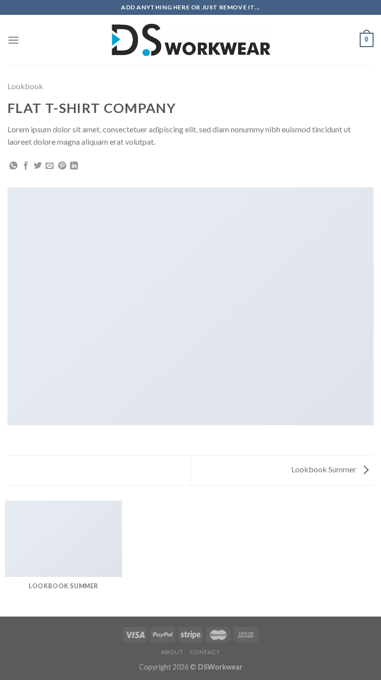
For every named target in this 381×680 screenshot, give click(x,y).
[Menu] (13, 40)
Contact (205, 652)
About (172, 652)
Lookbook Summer (324, 469)
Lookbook (25, 86)
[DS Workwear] (190, 40)
